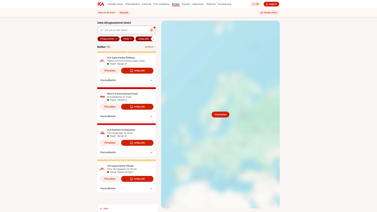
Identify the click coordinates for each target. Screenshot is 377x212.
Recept (186, 4)
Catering (146, 4)
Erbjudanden (132, 4)
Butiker (176, 4)
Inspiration (198, 4)
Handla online (115, 4)
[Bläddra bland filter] (153, 39)
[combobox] (123, 30)
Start (106, 208)
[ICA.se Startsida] (101, 4)
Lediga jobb (139, 70)
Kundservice (224, 4)
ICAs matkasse (162, 4)
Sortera (149, 46)
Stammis (211, 4)
